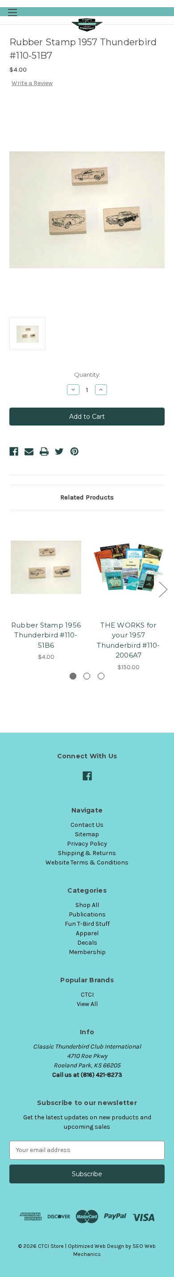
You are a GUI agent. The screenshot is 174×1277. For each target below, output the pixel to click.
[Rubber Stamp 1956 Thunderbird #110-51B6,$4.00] (46, 567)
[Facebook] (13, 451)
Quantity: (87, 374)
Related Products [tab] (87, 497)
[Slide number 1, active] (73, 676)
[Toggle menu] (12, 12)
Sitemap (87, 834)
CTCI (87, 994)
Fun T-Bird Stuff (87, 924)
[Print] (44, 451)
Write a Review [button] (32, 83)
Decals (87, 942)
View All (87, 1004)
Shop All (87, 905)
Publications (87, 914)
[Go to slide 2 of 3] (163, 588)
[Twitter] (59, 451)
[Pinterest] (74, 451)
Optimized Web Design (96, 1246)
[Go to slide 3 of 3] (12, 588)
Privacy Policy (87, 843)
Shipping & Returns (87, 853)
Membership (87, 952)
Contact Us (87, 825)
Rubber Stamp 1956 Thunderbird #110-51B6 (46, 635)
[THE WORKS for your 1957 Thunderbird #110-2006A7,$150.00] (128, 567)
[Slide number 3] (101, 676)
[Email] (29, 451)
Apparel (87, 933)
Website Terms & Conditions (87, 862)
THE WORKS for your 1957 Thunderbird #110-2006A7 (128, 640)
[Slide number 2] (86, 676)
